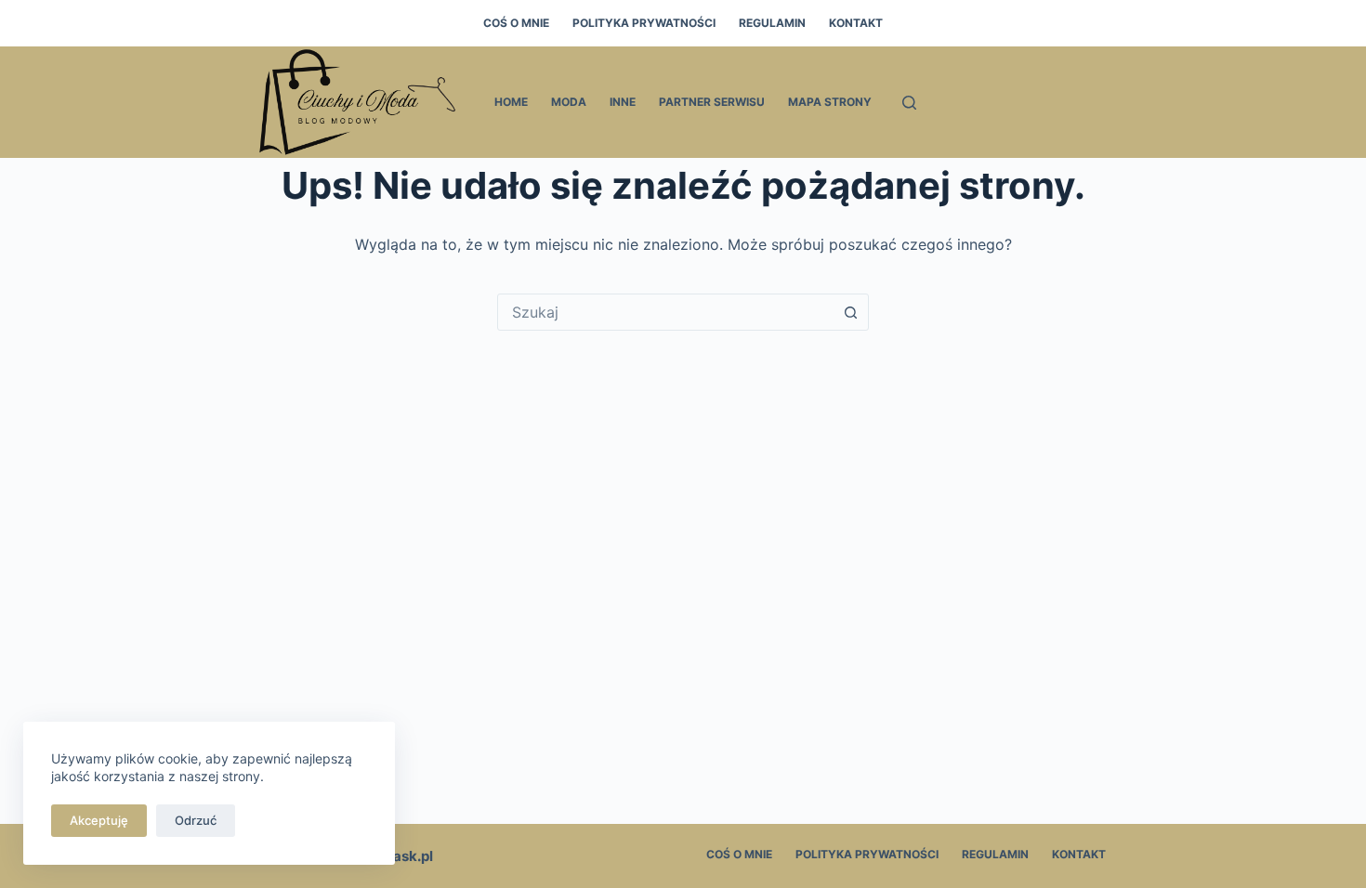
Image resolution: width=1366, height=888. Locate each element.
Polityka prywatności (644, 23)
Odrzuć (196, 820)
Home (511, 102)
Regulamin (772, 23)
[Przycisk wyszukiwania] (850, 312)
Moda (568, 102)
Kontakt (856, 23)
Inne (623, 102)
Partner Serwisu (712, 102)
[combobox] (665, 312)
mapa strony (830, 102)
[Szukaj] (909, 103)
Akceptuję (99, 820)
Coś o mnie (516, 23)
